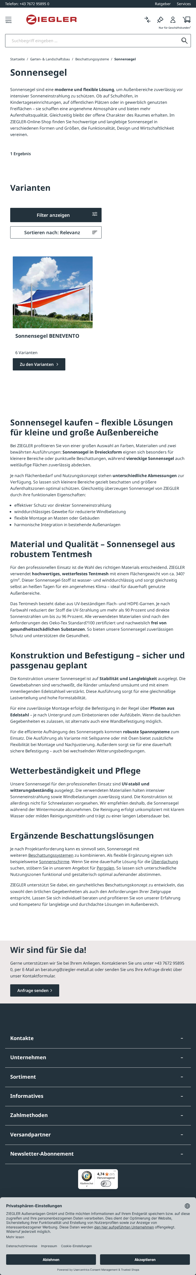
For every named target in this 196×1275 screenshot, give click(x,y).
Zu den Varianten (37, 364)
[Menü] (8, 19)
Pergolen (105, 868)
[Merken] (160, 19)
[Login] (173, 19)
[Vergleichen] (147, 19)
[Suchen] (184, 40)
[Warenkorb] (185, 19)
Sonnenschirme (54, 861)
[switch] (106, 1184)
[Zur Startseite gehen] (51, 20)
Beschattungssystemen (51, 855)
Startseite (17, 59)
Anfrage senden (32, 990)
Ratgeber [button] (163, 3)
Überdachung (164, 861)
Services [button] (184, 3)
